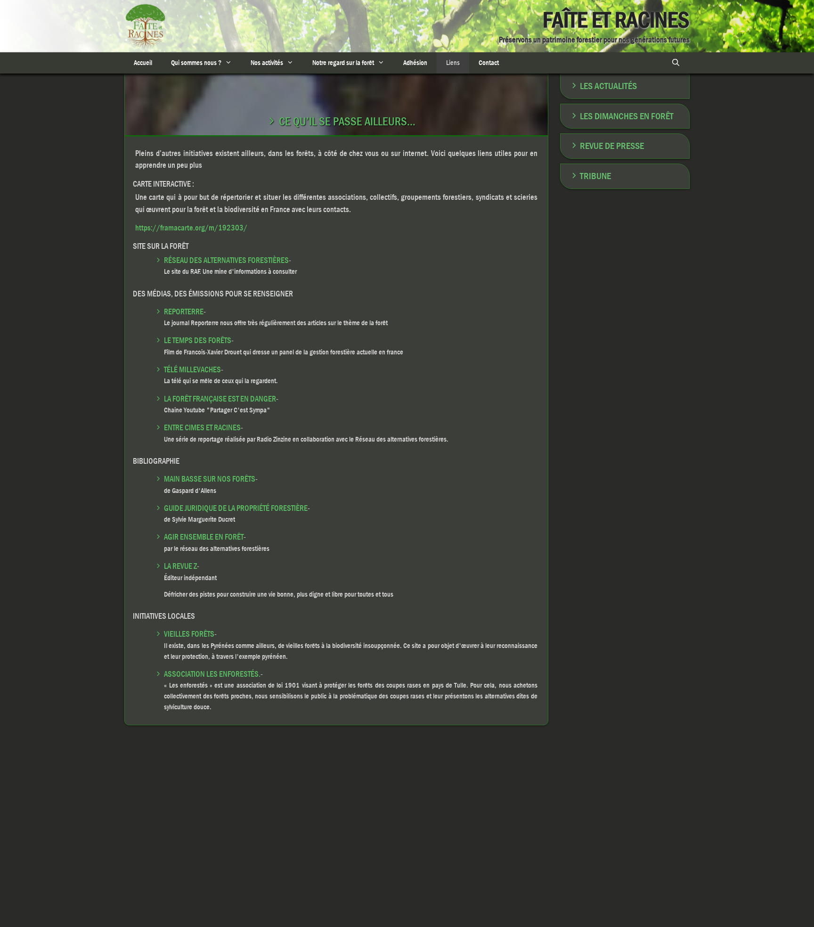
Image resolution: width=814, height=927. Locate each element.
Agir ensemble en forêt (204, 537)
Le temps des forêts (197, 340)
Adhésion (415, 62)
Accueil (143, 62)
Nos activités (267, 62)
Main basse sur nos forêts (209, 479)
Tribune (595, 176)
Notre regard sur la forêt (343, 62)
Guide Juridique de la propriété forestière (236, 508)
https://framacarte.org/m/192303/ (191, 228)
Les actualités (608, 86)
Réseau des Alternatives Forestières (226, 260)
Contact (489, 62)
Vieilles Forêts (189, 634)
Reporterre (184, 312)
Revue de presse (612, 146)
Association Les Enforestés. (212, 674)
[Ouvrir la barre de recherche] (676, 63)
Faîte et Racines (616, 20)
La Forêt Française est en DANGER (220, 399)
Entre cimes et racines (202, 428)
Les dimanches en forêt (627, 116)
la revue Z (180, 566)
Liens (453, 62)
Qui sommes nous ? (196, 62)
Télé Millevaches (192, 370)
